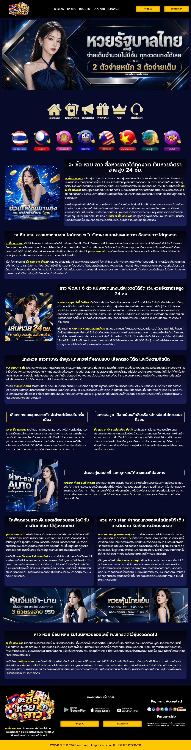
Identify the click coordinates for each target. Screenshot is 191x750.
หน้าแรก (59, 9)
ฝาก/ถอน (99, 9)
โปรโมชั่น (84, 9)
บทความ (113, 9)
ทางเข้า (71, 9)
